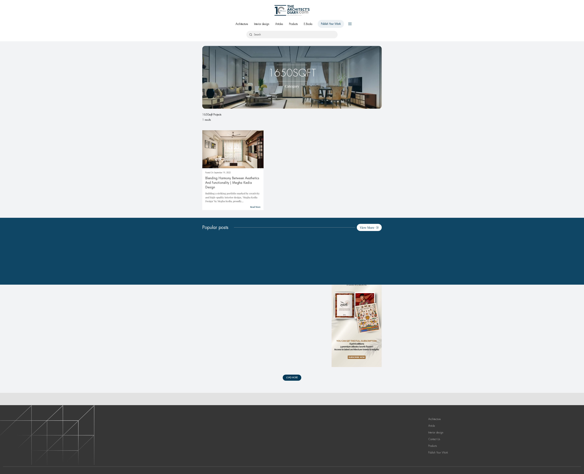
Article (431, 425)
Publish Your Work (331, 24)
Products (293, 24)
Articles (279, 24)
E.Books (308, 24)
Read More (255, 206)
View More (367, 227)
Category (292, 86)
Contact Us (434, 439)
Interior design (261, 24)
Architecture (242, 24)
